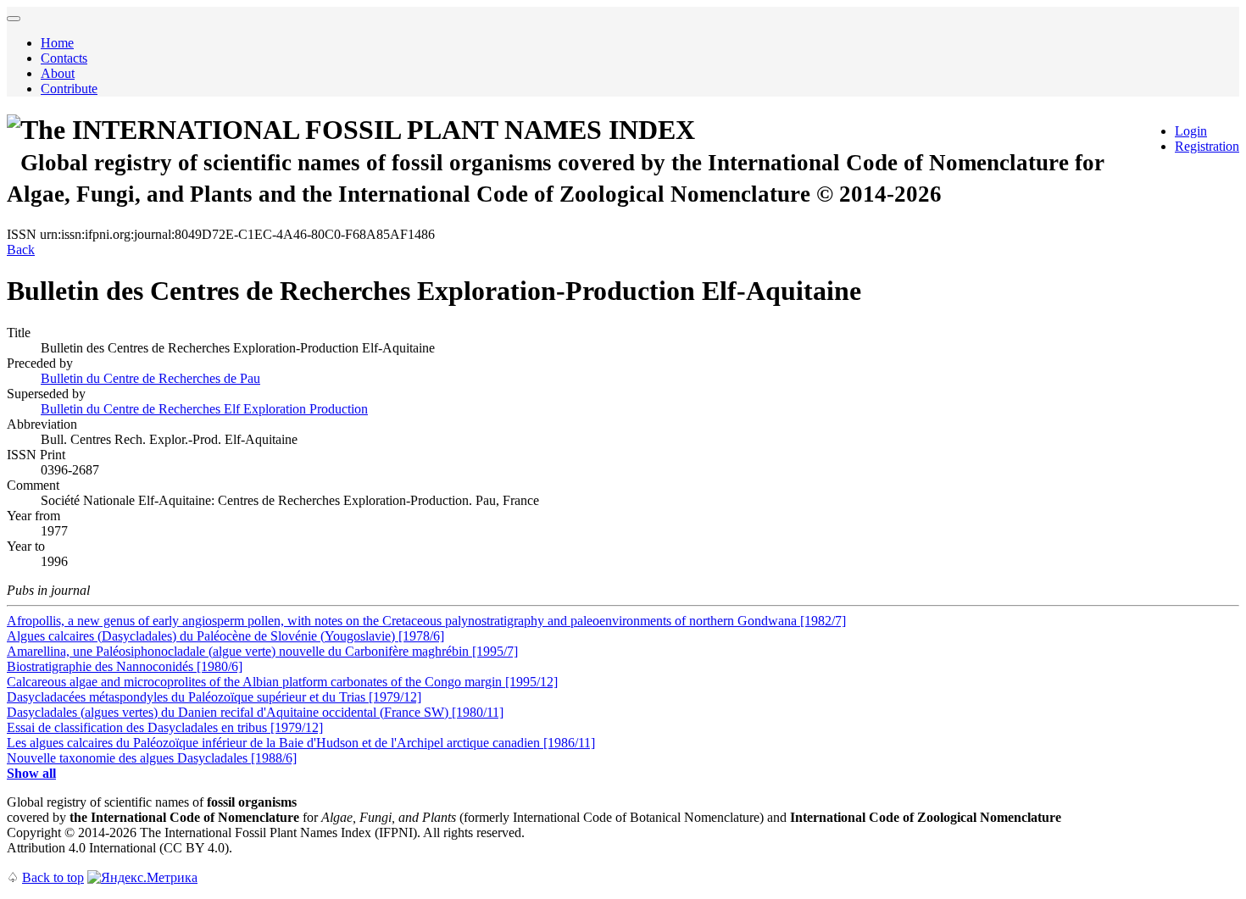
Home (57, 43)
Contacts (64, 58)
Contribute (69, 88)
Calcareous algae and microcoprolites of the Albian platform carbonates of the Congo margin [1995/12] (282, 681)
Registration (1207, 146)
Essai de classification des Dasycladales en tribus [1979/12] (165, 727)
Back (21, 249)
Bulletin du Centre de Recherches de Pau (150, 378)
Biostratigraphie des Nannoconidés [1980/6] (124, 666)
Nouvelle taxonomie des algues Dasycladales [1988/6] (152, 758)
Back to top (53, 877)
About (58, 73)
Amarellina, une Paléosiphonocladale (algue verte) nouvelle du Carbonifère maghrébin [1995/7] (262, 651)
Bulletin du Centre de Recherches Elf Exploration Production (204, 409)
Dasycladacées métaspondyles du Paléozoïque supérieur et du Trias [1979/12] (214, 697)
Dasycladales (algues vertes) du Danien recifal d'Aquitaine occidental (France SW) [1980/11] (255, 712)
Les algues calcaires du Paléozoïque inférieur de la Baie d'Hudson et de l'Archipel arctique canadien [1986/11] (301, 742)
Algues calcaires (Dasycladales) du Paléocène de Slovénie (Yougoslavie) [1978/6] (225, 636)
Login (1191, 131)
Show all (31, 773)
